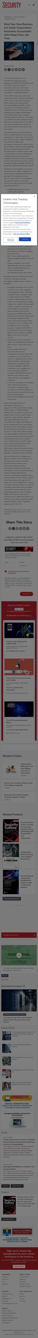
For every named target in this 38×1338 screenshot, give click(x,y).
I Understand (25, 239)
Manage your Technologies (10, 239)
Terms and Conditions (22, 223)
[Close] (34, 196)
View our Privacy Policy (21, 234)
